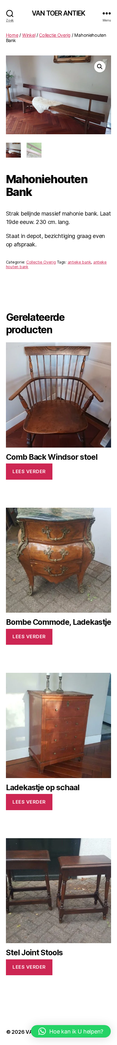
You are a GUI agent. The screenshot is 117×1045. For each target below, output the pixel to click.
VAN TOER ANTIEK (58, 13)
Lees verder (29, 471)
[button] (99, 66)
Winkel (28, 35)
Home (12, 35)
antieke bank (79, 262)
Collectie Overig (55, 35)
